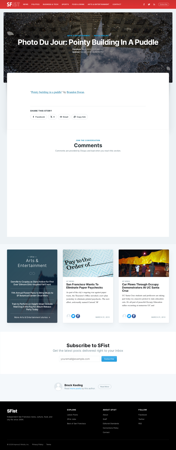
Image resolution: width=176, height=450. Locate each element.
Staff (105, 419)
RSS (140, 423)
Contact (117, 4)
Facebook (142, 415)
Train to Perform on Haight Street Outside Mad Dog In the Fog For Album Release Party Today (32, 307)
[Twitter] (149, 4)
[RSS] (155, 4)
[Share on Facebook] (78, 316)
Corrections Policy (110, 428)
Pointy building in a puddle (46, 92)
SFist (12, 411)
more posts (75, 388)
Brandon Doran (75, 92)
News (25, 4)
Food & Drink (78, 4)
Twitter (141, 419)
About (105, 415)
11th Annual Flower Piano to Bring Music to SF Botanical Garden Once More (32, 294)
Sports (65, 4)
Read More (104, 387)
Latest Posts (72, 415)
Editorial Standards (111, 423)
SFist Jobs (71, 419)
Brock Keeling (101, 36)
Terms (48, 444)
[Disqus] (88, 193)
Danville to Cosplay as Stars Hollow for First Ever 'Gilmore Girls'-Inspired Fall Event (32, 283)
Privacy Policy (37, 444)
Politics (35, 4)
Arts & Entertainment (98, 4)
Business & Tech (50, 4)
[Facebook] (144, 4)
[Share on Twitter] (73, 316)
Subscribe (163, 4)
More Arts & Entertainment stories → (32, 317)
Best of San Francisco (76, 423)
